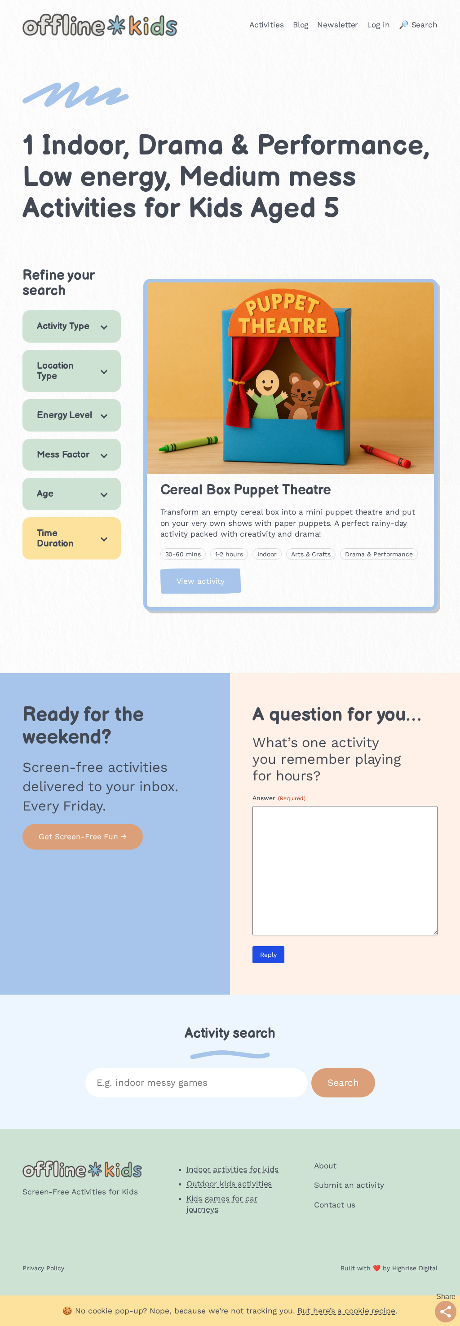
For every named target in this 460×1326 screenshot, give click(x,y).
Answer (278, 798)
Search (342, 1082)
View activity (209, 585)
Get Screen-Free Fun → (83, 836)
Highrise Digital (415, 1268)
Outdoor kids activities (229, 1183)
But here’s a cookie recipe (346, 1310)
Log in (378, 24)
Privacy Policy (43, 1268)
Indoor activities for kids (232, 1169)
